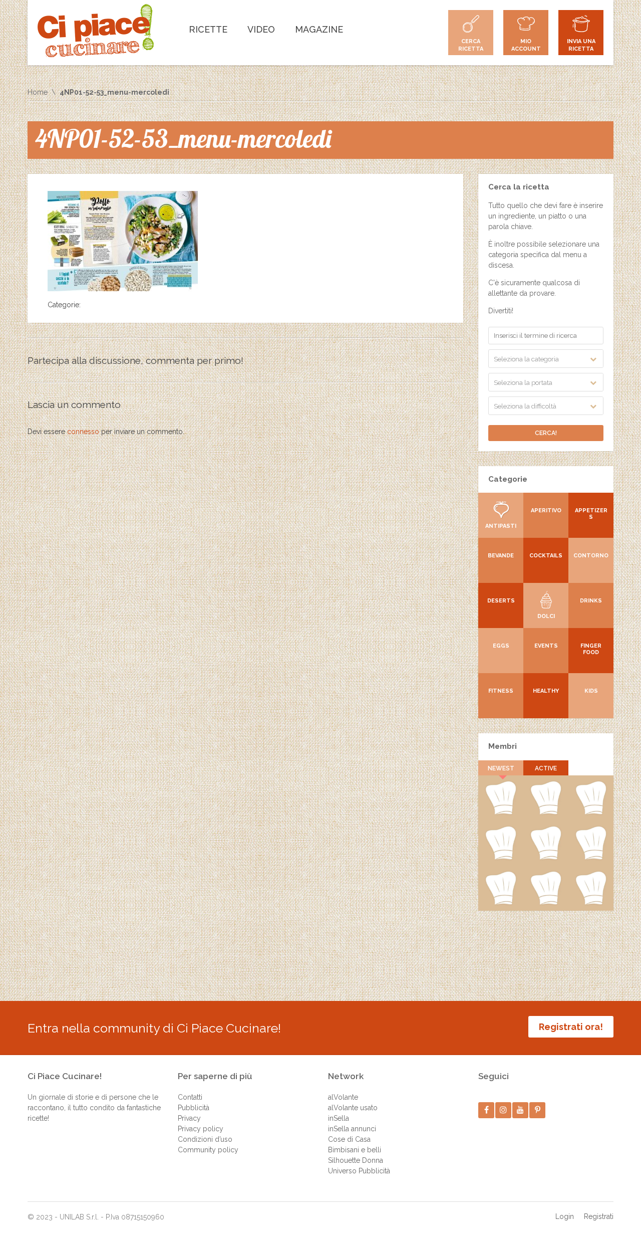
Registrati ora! (571, 1026)
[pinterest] (537, 1110)
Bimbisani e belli (354, 1150)
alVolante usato (353, 1108)
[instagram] (503, 1110)
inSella (338, 1118)
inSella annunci (352, 1129)
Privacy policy (200, 1129)
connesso (83, 432)
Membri (502, 746)
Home (38, 92)
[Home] (96, 30)
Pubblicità (193, 1108)
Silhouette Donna (355, 1160)
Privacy (189, 1118)
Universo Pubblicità (359, 1171)
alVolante (343, 1097)
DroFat (546, 857)
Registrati (598, 1216)
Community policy (208, 1150)
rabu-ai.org (591, 857)
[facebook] (486, 1110)
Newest (501, 768)
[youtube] (520, 1110)
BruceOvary (590, 902)
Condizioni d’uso (205, 1139)
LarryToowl (500, 902)
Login (564, 1216)
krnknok (500, 857)
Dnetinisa (591, 812)
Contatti (190, 1097)
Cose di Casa (349, 1139)
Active (546, 768)
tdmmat (545, 812)
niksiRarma (545, 902)
